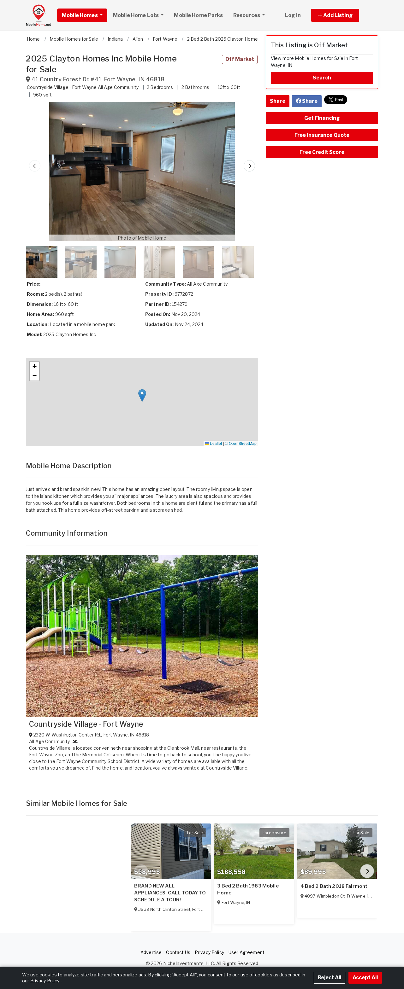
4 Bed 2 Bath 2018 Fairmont (334, 886)
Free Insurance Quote (322, 135)
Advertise (151, 952)
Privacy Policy (209, 952)
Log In (293, 15)
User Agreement (246, 952)
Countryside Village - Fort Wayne (86, 724)
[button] (342, 15)
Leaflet (215, 443)
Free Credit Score (322, 152)
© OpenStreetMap (241, 443)
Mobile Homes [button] (80, 15)
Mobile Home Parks (198, 15)
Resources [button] (247, 15)
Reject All (329, 977)
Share (277, 101)
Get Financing (322, 118)
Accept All (365, 977)
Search (322, 78)
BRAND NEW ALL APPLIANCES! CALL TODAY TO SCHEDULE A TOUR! (170, 893)
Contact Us (178, 952)
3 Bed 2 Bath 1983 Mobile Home (247, 889)
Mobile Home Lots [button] (136, 15)
